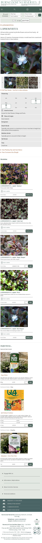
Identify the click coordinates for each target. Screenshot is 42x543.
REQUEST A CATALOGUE (14, 500)
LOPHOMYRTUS (7, 25)
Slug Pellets (4, 375)
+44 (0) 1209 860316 (20, 519)
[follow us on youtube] (35, 534)
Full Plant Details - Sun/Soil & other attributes (15, 90)
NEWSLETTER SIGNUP (13, 504)
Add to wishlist (5, 191)
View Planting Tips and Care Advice (12, 150)
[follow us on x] (39, 534)
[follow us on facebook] (35, 530)
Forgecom (28, 532)
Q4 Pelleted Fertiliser (7, 413)
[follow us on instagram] (39, 530)
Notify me (29, 194)
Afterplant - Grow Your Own (9, 456)
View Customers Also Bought (10, 152)
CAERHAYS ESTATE (13, 507)
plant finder (25, 20)
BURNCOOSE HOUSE (13, 510)
